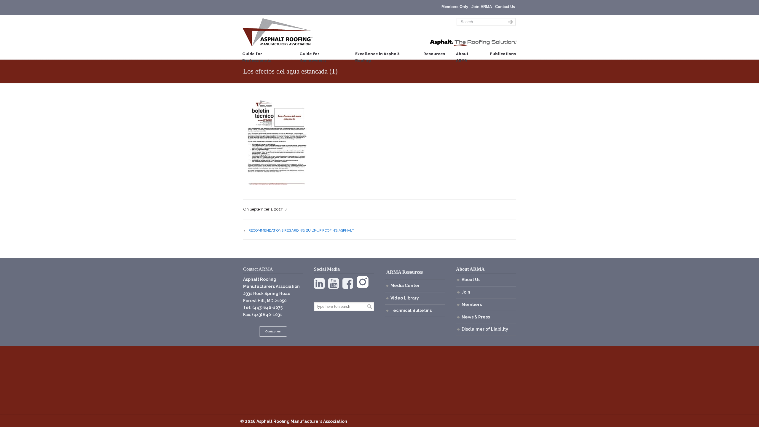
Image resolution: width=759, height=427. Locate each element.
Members (472, 304)
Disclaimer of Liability (485, 329)
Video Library (404, 298)
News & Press (476, 317)
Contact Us (505, 6)
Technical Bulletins (411, 310)
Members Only (454, 6)
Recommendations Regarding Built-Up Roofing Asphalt (301, 230)
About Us (471, 279)
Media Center (405, 285)
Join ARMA (481, 6)
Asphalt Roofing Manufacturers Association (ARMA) (277, 32)
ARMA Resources (404, 272)
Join (466, 292)
